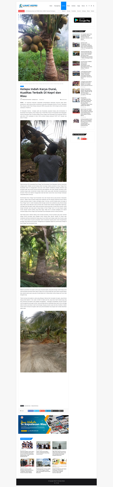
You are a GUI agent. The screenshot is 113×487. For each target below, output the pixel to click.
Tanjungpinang (57, 5)
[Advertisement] (44, 388)
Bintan (68, 5)
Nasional (63, 11)
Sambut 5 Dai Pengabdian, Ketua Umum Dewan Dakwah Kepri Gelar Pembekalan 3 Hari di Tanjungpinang (87, 45)
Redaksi (92, 11)
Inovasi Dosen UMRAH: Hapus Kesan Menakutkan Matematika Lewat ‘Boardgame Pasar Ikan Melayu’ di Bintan (86, 65)
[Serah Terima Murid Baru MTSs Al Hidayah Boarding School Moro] (43, 445)
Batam (51, 5)
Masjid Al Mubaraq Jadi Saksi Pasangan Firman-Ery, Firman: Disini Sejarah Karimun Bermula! (59, 470)
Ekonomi (79, 11)
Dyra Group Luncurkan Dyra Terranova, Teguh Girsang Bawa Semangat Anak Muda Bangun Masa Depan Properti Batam (87, 112)
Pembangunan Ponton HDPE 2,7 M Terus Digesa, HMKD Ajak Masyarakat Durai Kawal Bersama (43, 470)
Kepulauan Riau (32, 83)
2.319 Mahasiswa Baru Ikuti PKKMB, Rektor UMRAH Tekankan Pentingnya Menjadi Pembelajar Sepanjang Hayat (86, 75)
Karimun (63, 5)
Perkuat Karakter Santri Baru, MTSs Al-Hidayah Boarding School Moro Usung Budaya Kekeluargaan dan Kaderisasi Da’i (27, 454)
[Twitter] (91, 6)
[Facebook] (89, 6)
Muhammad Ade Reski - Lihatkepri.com (30, 99)
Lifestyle (68, 11)
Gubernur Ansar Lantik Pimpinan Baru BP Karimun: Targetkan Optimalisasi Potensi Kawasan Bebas (26, 470)
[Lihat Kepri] (28, 6)
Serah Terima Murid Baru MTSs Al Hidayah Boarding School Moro (42, 453)
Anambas (73, 5)
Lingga (78, 5)
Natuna (83, 5)
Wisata (88, 11)
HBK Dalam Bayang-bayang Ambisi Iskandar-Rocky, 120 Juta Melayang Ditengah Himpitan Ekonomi (59, 453)
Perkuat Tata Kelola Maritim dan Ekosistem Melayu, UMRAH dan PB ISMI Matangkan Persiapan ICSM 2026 (86, 91)
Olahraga (84, 11)
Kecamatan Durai (27, 405)
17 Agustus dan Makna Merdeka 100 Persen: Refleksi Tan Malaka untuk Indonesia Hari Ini (43, 11)
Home (22, 83)
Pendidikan (74, 11)
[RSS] (87, 6)
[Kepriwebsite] (43, 424)
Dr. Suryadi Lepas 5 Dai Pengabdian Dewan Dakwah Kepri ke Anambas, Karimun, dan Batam (86, 36)
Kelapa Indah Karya (35, 405)
